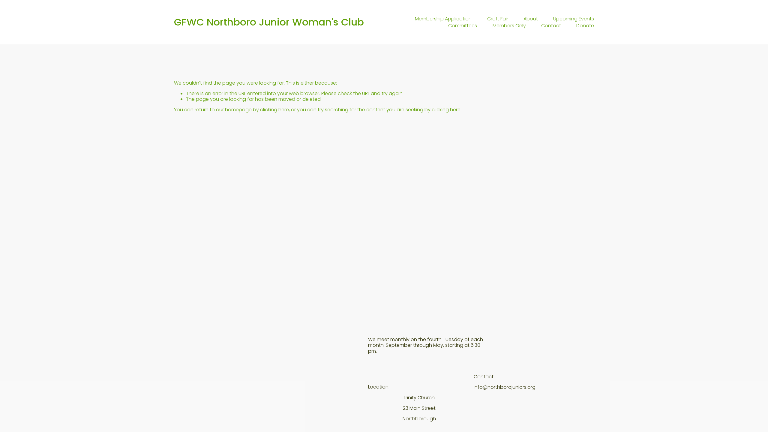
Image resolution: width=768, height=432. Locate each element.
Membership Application (443, 19)
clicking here (274, 109)
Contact (551, 25)
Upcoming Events (573, 19)
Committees (462, 25)
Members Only (509, 25)
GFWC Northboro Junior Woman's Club (269, 22)
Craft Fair (497, 19)
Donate (585, 25)
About (531, 19)
